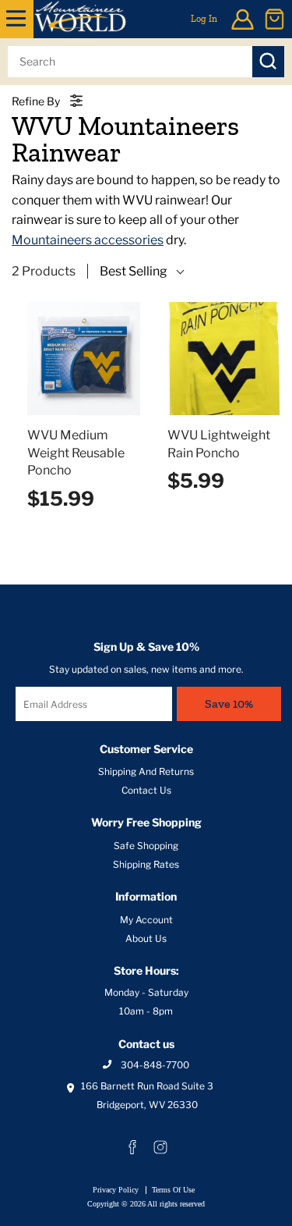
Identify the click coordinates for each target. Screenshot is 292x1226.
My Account (146, 920)
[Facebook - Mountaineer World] (132, 1147)
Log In (204, 18)
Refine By (36, 101)
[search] (130, 61)
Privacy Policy (116, 1189)
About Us (146, 938)
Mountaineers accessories (88, 240)
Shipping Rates (146, 864)
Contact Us (146, 790)
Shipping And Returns (146, 771)
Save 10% (229, 703)
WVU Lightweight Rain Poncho (218, 444)
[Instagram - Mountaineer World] (160, 1147)
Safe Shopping (146, 845)
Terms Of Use (173, 1189)
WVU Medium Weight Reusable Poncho (76, 453)
